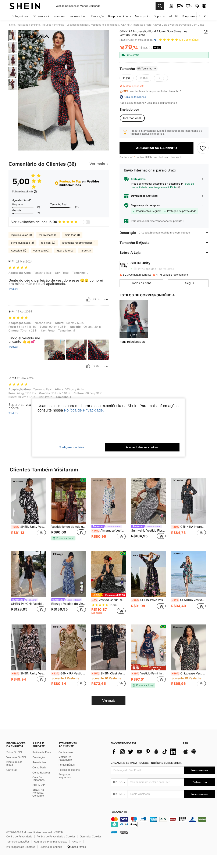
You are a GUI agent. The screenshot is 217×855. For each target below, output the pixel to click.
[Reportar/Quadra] (106, 299)
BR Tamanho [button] (144, 68)
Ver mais (108, 700)
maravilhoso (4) (48, 234)
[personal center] (171, 5)
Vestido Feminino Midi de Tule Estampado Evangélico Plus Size (149, 673)
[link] (179, 5)
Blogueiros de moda (14, 764)
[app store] (186, 753)
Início (11, 24)
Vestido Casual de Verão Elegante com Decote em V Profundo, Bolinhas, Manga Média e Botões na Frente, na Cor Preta (109, 600)
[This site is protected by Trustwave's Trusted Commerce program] (114, 832)
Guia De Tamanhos (38, 779)
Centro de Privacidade (19, 836)
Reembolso (39, 762)
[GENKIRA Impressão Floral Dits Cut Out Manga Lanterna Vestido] (188, 501)
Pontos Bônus (66, 764)
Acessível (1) (18, 250)
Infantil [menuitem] (173, 16)
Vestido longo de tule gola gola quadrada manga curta (68, 526)
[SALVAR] (203, 148)
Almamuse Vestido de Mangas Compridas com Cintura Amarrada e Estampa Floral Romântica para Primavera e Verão (109, 530)
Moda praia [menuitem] (142, 16)
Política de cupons (69, 769)
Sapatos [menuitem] (159, 16)
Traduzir (13, 288)
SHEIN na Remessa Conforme (38, 792)
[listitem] (134, 319)
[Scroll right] (204, 16)
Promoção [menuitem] (97, 16)
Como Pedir (39, 767)
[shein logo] (25, 6)
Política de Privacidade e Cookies (56, 836)
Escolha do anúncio (51, 846)
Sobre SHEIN (14, 752)
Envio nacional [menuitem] (78, 16)
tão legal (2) (48, 242)
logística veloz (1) (21, 234)
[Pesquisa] (160, 6)
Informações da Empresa (20, 846)
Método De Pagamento (65, 758)
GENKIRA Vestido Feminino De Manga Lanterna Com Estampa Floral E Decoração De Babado (69, 673)
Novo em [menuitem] (58, 16)
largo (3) (86, 250)
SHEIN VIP (38, 785)
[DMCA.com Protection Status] (124, 832)
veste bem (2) (41, 250)
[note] (63, 538)
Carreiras (11, 769)
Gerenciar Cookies (91, 836)
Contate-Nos (65, 752)
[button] (196, 5)
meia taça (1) (72, 234)
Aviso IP (76, 841)
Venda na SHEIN (16, 757)
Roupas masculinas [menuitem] (194, 16)
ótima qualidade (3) (22, 242)
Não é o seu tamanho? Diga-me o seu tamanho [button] (147, 102)
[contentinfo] (163, 822)
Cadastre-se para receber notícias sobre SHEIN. (146, 762)
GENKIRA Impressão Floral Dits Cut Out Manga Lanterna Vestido (189, 526)
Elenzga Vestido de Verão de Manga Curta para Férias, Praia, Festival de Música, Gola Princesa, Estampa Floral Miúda (68, 603)
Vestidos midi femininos (105, 24)
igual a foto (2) (65, 250)
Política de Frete (41, 752)
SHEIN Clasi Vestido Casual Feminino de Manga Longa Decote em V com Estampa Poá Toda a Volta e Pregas (109, 673)
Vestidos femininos (78, 24)
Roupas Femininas (53, 24)
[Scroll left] (199, 16)
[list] (144, 752)
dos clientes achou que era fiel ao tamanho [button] (151, 91)
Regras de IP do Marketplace (50, 841)
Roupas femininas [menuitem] (119, 16)
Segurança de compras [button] (145, 205)
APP (185, 743)
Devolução (38, 757)
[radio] (127, 78)
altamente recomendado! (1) (78, 242)
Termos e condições (17, 841)
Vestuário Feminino (28, 24)
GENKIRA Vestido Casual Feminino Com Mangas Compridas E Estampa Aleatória (189, 600)
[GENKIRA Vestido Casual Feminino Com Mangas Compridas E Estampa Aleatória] (188, 574)
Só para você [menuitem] (41, 16)
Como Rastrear (41, 772)
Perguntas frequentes (64, 776)
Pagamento (119, 812)
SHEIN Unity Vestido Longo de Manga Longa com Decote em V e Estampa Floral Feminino (29, 673)
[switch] (86, 222)
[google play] (194, 753)
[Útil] (88, 299)
